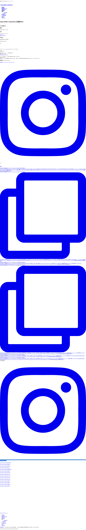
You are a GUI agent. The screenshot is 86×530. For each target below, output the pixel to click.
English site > (2, 2)
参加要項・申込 (4, 516)
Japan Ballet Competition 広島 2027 (5, 479)
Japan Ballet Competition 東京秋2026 (5, 462)
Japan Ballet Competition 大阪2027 (5, 482)
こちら (8, 49)
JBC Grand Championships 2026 (4, 467)
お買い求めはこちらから (4, 54)
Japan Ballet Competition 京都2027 (5, 484)
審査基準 (3, 518)
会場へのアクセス (3, 35)
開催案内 (3, 515)
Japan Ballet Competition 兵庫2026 (5, 464)
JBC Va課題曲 (5, 12)
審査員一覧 (3, 517)
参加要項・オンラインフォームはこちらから (7, 62)
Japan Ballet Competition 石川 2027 (5, 477)
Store (2, 524)
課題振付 (5, 13)
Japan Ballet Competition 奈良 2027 (5, 472)
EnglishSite (3, 525)
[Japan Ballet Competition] (6, 4)
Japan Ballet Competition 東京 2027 (5, 474)
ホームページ (2, 34)
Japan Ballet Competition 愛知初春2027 (6, 469)
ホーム (3, 514)
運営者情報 (2, 527)
